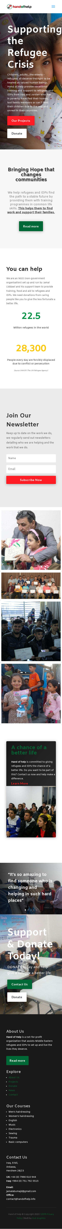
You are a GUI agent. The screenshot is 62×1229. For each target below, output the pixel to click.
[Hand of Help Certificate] (31, 585)
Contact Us (20, 984)
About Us (14, 1077)
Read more (31, 226)
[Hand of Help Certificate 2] (31, 631)
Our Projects (21, 120)
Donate (17, 133)
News (12, 1090)
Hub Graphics (38, 1218)
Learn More (19, 783)
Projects (13, 1082)
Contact (13, 1094)
